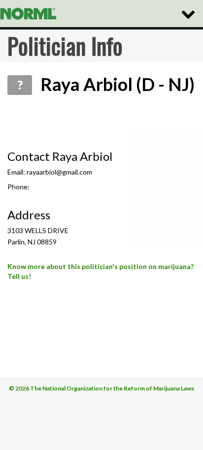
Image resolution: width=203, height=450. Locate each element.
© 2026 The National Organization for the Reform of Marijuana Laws (101, 388)
